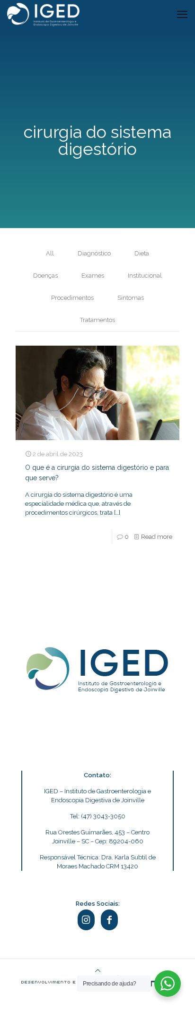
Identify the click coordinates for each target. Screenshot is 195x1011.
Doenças (45, 275)
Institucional (145, 275)
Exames (92, 275)
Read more (156, 536)
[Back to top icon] (98, 970)
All (50, 253)
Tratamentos (97, 319)
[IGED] (43, 14)
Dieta (141, 253)
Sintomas (130, 297)
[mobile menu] (182, 14)
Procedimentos (72, 297)
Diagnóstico (94, 253)
